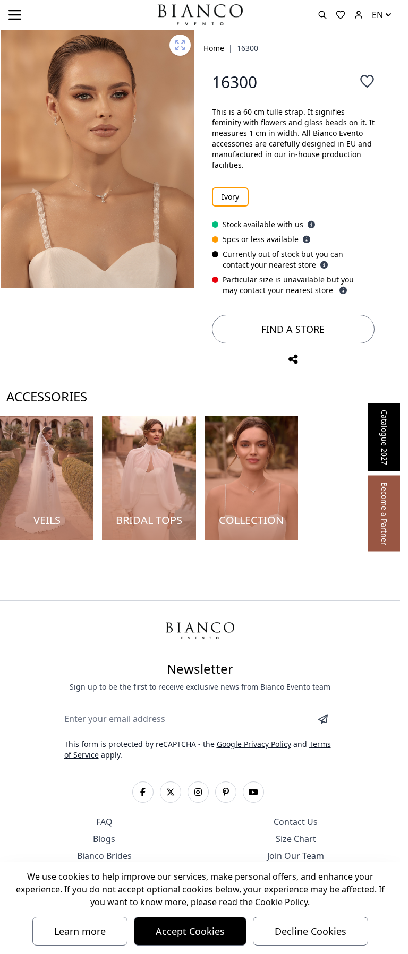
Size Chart (296, 839)
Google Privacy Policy (254, 744)
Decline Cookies (310, 931)
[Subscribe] (323, 718)
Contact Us (296, 822)
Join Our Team (295, 856)
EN (377, 15)
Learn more (80, 931)
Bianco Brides (104, 856)
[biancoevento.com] (358, 15)
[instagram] (198, 792)
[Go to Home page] (199, 14)
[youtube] (253, 792)
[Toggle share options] (293, 359)
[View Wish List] (340, 15)
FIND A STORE (293, 329)
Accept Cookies (190, 931)
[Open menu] (14, 14)
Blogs (104, 839)
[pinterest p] (225, 792)
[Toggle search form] (322, 15)
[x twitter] (170, 792)
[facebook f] (143, 792)
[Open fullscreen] (180, 45)
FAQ (104, 822)
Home (213, 48)
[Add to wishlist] (367, 81)
